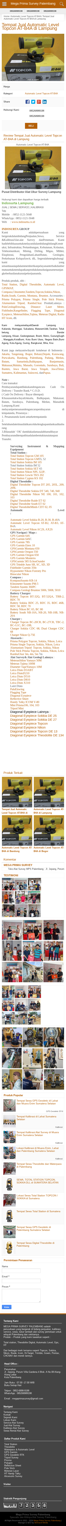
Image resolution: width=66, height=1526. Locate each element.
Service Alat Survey (14, 1422)
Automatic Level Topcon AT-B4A (26, 16)
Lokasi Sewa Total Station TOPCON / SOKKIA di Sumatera (37, 1197)
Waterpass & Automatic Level (19, 1449)
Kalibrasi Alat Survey (14, 1428)
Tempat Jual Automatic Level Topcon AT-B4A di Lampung (30, 26)
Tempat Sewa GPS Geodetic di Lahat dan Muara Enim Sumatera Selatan (37, 1102)
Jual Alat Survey (12, 1425)
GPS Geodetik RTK (14, 1455)
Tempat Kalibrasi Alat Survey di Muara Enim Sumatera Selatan (38, 1134)
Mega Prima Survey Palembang (33, 3)
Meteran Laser (11, 1471)
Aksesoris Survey (13, 1476)
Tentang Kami (11, 1412)
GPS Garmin (10, 1452)
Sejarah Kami (10, 1417)
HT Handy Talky (12, 1473)
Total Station (10, 1444)
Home (7, 16)
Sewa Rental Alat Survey (16, 1430)
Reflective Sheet (12, 1465)
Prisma (7, 1460)
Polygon (8, 1463)
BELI (31, 126)
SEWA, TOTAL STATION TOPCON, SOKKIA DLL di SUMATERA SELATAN (37, 1181)
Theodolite (9, 1447)
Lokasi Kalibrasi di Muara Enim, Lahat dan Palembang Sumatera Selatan (38, 1149)
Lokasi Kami (10, 1420)
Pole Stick (9, 1468)
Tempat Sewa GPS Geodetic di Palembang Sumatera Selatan (34, 1228)
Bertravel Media (41, 1523)
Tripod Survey (11, 1457)
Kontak (7, 1414)
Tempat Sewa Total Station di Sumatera (38, 1211)
